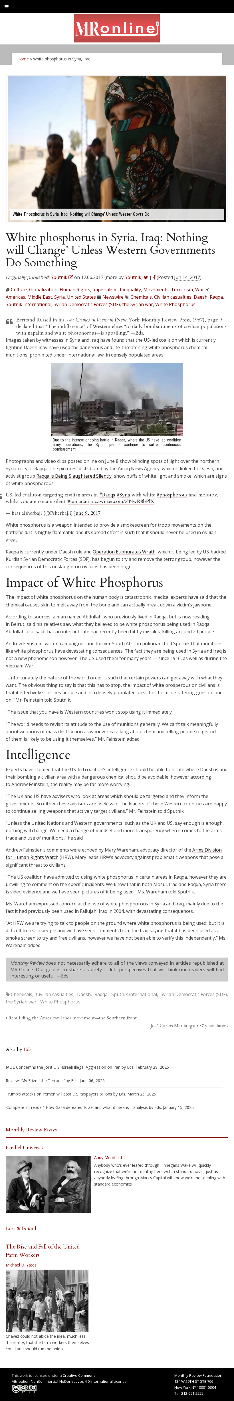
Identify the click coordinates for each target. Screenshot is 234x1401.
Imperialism (105, 289)
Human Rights (75, 289)
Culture (19, 289)
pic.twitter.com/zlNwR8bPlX (122, 501)
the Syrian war (137, 304)
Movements (156, 289)
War (199, 289)
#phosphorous (172, 495)
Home (23, 59)
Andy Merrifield (108, 1157)
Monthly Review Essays (31, 1129)
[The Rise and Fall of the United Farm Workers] (47, 1301)
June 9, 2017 (87, 513)
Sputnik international (28, 304)
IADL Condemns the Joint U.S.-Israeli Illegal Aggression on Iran (63, 1067)
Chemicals (141, 297)
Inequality (130, 289)
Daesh (200, 297)
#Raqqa (107, 495)
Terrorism (182, 289)
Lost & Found (21, 1228)
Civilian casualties (172, 297)
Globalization (43, 289)
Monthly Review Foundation (198, 1375)
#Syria (123, 495)
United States (81, 297)
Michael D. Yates (21, 1265)
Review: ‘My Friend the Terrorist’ (35, 1080)
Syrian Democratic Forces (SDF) (87, 304)
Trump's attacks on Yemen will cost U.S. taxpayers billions (59, 1094)
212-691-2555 (192, 1393)
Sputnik (133, 277)
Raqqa (216, 297)
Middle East (39, 297)
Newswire (113, 297)
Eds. (28, 1049)
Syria (59, 297)
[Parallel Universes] (48, 1184)
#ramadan (78, 501)
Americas (15, 297)
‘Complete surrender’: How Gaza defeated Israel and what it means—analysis (77, 1107)
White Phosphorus (175, 304)
